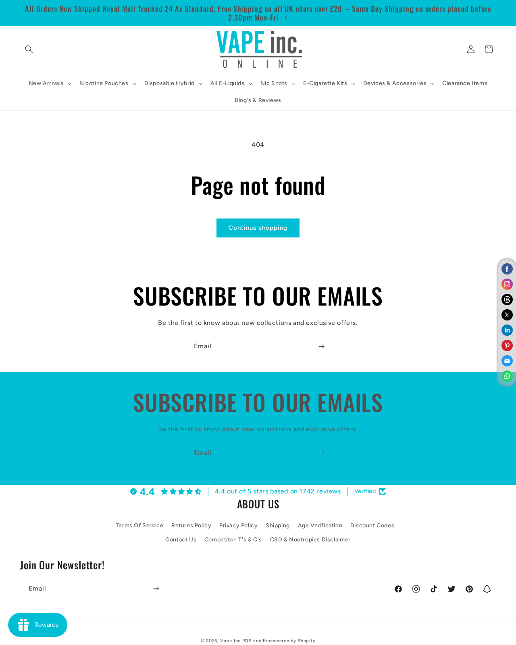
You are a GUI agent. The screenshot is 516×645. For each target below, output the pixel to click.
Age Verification (320, 525)
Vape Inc (230, 640)
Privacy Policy (238, 525)
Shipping (278, 525)
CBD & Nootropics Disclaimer (310, 539)
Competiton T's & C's (233, 539)
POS (247, 640)
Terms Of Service (140, 525)
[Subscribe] (321, 346)
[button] (29, 49)
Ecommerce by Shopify (289, 640)
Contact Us (180, 539)
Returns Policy (191, 525)
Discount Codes (372, 525)
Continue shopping (258, 227)
